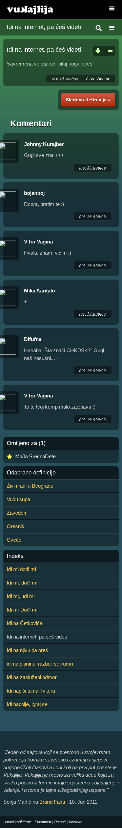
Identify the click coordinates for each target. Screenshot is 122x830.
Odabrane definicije (31, 473)
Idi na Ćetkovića (24, 623)
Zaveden (16, 513)
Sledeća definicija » (88, 99)
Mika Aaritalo (39, 290)
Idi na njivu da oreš (27, 650)
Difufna (32, 339)
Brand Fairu (52, 802)
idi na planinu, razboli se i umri (40, 664)
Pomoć (60, 822)
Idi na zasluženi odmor (32, 677)
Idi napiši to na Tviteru (31, 691)
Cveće (14, 540)
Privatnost (43, 822)
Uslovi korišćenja (17, 822)
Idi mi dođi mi (21, 569)
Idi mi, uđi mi (21, 596)
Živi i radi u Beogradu (30, 486)
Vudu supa (18, 499)
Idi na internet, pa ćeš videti (44, 27)
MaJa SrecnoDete (35, 456)
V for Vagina (97, 78)
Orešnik (15, 526)
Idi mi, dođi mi (22, 583)
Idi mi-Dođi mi (22, 610)
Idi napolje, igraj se (27, 704)
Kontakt (75, 822)
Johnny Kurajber (44, 144)
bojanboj (34, 193)
